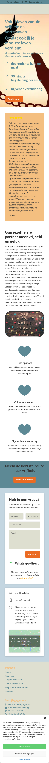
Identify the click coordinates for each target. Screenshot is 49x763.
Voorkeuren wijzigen (24, 754)
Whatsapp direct (27, 563)
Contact (9, 691)
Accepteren (24, 746)
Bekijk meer (14, 99)
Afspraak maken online (16, 687)
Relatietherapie (15, 683)
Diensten (9, 676)
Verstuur (32, 554)
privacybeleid (26, 578)
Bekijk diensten (24, 479)
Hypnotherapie (14, 679)
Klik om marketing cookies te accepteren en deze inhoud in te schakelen (24, 641)
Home (8, 672)
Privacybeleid (24, 759)
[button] (45, 717)
